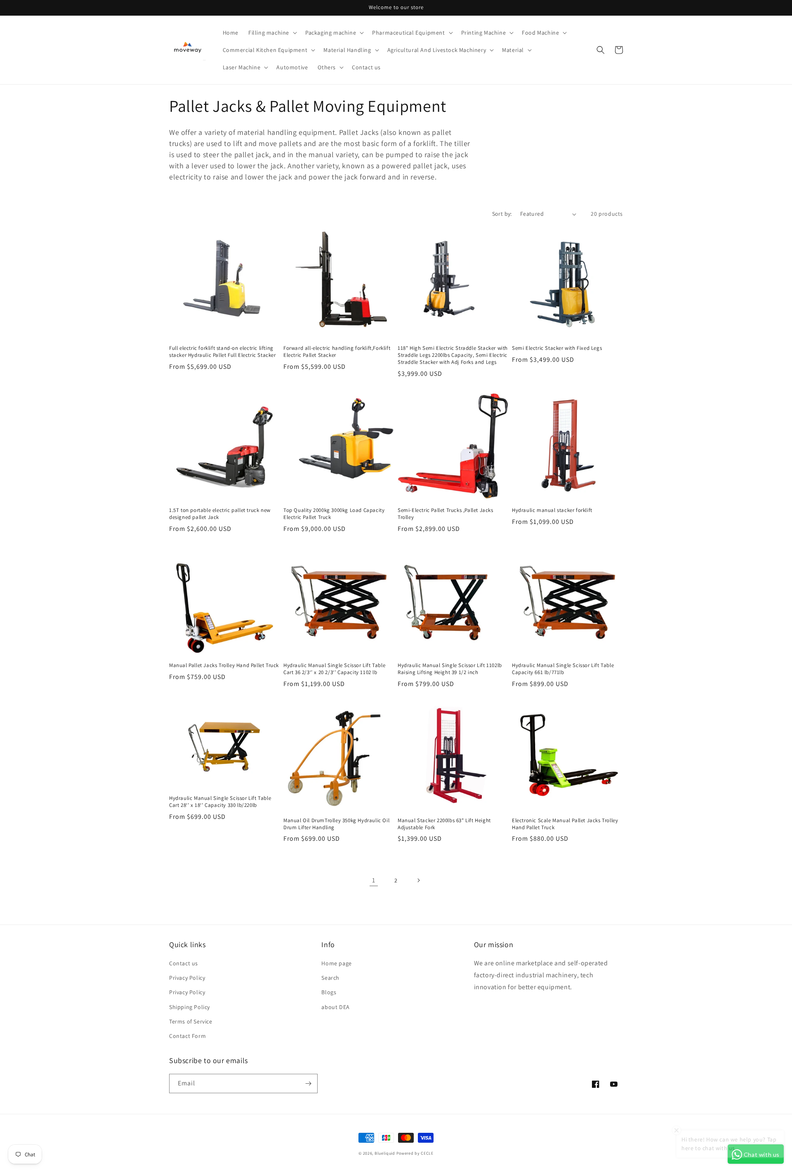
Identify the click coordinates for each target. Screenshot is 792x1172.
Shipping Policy (189, 1007)
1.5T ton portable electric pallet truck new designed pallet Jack (220, 514)
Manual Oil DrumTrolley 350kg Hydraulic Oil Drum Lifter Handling (336, 824)
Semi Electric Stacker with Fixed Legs (557, 348)
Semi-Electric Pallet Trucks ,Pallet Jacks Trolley (445, 514)
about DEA (335, 1007)
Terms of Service (190, 1021)
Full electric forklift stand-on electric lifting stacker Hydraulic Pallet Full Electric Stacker (222, 351)
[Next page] (418, 880)
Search (330, 977)
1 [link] (373, 880)
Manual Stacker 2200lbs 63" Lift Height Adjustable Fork (444, 824)
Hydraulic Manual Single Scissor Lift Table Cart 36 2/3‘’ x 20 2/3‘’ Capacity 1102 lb (334, 669)
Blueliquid (385, 1153)
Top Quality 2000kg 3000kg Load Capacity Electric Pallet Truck (333, 514)
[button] (271, 32)
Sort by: (502, 213)
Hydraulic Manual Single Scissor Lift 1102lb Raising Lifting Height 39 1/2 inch (450, 669)
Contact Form (187, 1036)
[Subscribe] (308, 1083)
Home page (336, 963)
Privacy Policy (187, 977)
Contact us (183, 963)
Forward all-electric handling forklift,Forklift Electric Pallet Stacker (336, 351)
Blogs (328, 992)
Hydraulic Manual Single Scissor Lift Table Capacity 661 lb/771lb (563, 669)
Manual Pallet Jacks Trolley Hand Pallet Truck (224, 665)
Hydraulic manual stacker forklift (552, 510)
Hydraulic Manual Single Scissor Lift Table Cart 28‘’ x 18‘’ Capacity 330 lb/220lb (220, 802)
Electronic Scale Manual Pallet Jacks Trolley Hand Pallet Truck (565, 824)
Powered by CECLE (415, 1153)
